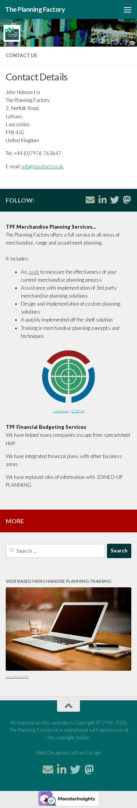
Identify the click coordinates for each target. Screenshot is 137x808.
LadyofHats (60, 411)
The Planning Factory (35, 9)
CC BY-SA (77, 411)
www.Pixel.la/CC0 (17, 677)
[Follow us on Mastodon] (126, 199)
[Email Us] (90, 199)
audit (33, 272)
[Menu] (127, 9)
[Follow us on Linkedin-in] (102, 199)
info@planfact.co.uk (43, 166)
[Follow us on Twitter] (114, 199)
